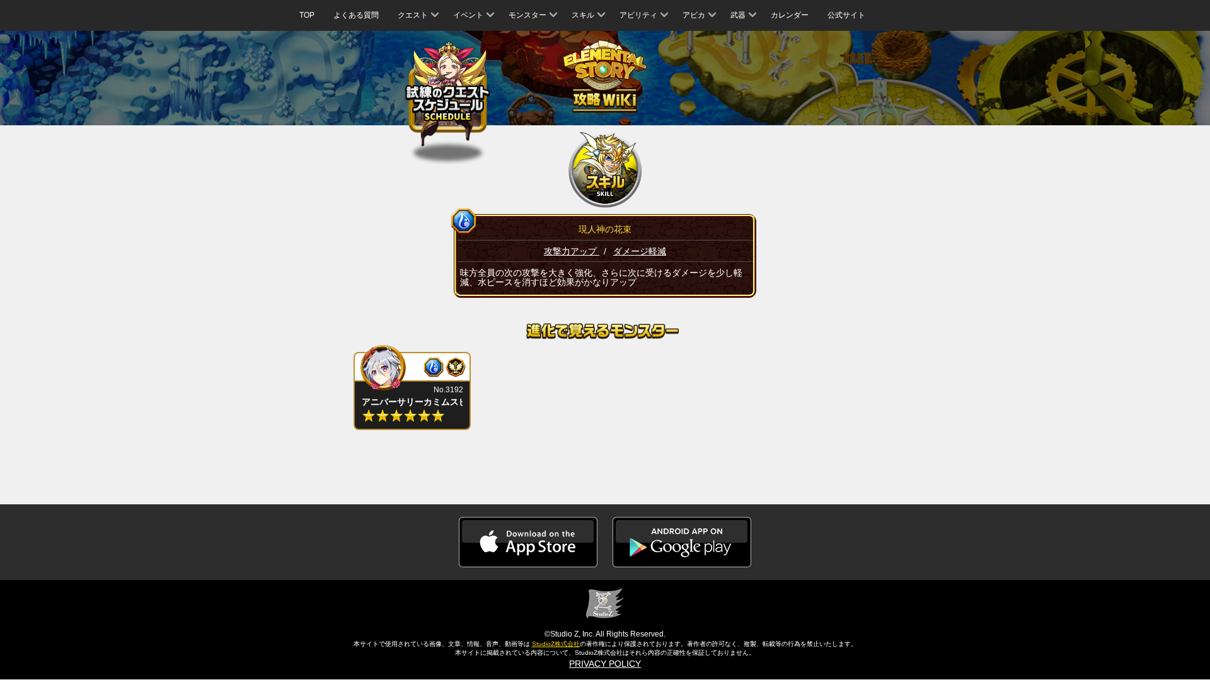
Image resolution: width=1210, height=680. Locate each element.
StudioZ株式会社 (556, 643)
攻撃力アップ (571, 251)
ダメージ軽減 (639, 251)
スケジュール (447, 96)
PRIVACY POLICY (605, 664)
